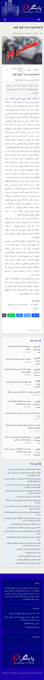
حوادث (35, 33)
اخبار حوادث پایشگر (29, 85)
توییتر (27, 315)
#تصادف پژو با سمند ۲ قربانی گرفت (17, 305)
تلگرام (19, 315)
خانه (41, 33)
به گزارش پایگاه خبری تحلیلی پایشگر (24, 98)
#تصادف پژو (34, 305)
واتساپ (11, 315)
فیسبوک (35, 315)
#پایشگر (35, 309)
